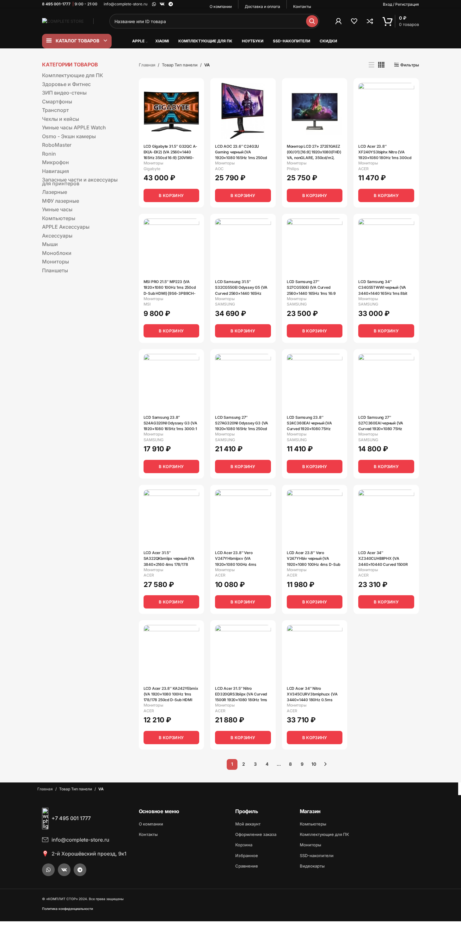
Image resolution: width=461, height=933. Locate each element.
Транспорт (55, 110)
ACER (363, 168)
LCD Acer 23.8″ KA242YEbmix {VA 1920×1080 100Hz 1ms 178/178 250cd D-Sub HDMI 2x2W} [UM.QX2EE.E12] (171, 693)
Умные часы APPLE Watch (74, 127)
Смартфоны (57, 101)
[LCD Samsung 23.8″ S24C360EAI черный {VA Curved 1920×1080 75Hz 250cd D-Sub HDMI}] (315, 382)
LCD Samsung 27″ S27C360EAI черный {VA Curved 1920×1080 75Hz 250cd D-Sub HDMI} (380, 422)
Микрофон (55, 162)
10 (313, 764)
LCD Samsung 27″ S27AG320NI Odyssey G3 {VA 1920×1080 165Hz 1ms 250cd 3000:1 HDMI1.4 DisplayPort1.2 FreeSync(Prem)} (241, 422)
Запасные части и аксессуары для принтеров (80, 181)
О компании (151, 823)
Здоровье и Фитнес (66, 84)
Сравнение (246, 865)
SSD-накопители (317, 855)
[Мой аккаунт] (338, 21)
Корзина (243, 844)
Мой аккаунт (248, 823)
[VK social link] (162, 4)
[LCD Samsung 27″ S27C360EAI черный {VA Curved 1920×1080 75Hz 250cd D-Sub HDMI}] (386, 382)
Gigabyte (152, 168)
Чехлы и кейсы (60, 119)
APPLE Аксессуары (65, 227)
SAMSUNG (225, 304)
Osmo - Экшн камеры (69, 136)
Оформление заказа (255, 834)
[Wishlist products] (354, 21)
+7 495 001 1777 (71, 818)
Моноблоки (56, 253)
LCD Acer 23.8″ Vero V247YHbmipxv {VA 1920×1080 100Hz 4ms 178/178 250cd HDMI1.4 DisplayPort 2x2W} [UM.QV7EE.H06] (236, 557)
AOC (219, 168)
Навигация (55, 171)
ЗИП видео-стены (64, 93)
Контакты (148, 834)
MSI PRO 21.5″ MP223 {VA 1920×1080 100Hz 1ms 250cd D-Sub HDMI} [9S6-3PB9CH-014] (170, 286)
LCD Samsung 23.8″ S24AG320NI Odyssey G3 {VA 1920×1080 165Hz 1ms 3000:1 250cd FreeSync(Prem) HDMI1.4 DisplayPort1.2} (170, 422)
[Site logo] (63, 20)
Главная (147, 64)
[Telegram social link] (171, 4)
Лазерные (54, 192)
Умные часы (57, 209)
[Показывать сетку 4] (381, 65)
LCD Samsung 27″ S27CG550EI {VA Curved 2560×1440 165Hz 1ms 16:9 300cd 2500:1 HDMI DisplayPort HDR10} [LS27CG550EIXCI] (311, 286)
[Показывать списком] (371, 65)
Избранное (246, 855)
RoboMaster (56, 145)
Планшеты (55, 270)
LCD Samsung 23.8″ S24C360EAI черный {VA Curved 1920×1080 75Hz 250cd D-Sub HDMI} (309, 422)
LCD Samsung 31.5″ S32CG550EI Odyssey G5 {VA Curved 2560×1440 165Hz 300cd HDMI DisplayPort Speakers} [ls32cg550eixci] (241, 286)
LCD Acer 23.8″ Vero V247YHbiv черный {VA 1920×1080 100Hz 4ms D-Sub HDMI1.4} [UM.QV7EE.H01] (313, 557)
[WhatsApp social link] (154, 4)
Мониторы (55, 261)
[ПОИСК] (312, 21)
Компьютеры (58, 218)
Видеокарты (312, 865)
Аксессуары (57, 235)
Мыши (50, 244)
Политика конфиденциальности (67, 909)
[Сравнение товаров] (370, 21)
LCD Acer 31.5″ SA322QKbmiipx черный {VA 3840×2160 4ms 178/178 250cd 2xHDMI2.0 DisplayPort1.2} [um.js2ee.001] (171, 557)
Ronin (49, 154)
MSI (147, 304)
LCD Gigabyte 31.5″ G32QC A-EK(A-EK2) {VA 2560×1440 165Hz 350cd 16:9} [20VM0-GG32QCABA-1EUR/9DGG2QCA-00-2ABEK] (171, 151)
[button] (172, 195)
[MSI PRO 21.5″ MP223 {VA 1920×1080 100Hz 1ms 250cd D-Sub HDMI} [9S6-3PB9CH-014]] (172, 247)
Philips (293, 168)
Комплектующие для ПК (72, 75)
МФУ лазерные (60, 201)
